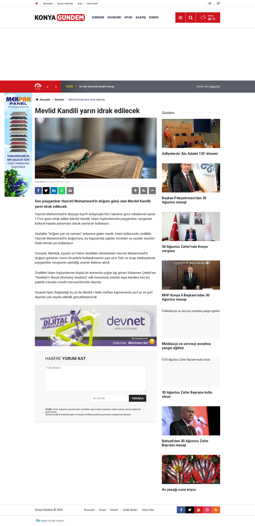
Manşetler (48, 3)
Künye (102, 509)
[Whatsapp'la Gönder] (61, 190)
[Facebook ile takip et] (181, 509)
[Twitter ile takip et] (189, 509)
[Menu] (180, 17)
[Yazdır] (70, 190)
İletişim (114, 509)
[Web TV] (210, 3)
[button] (135, 190)
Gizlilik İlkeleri (130, 509)
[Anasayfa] (37, 3)
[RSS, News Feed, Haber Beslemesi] (215, 509)
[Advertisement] (127, 54)
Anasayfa (44, 99)
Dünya (153, 17)
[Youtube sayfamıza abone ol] (198, 509)
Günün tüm (208, 86)
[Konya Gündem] (60, 17)
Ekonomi (114, 17)
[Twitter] (46, 190)
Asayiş (141, 17)
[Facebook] (38, 190)
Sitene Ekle (92, 3)
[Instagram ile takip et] (207, 509)
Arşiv (80, 3)
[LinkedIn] (53, 190)
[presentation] (47, 87)
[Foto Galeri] (218, 3)
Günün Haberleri (65, 3)
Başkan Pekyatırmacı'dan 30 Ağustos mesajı (106, 86)
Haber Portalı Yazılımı (52, 520)
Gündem (98, 17)
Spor (128, 17)
